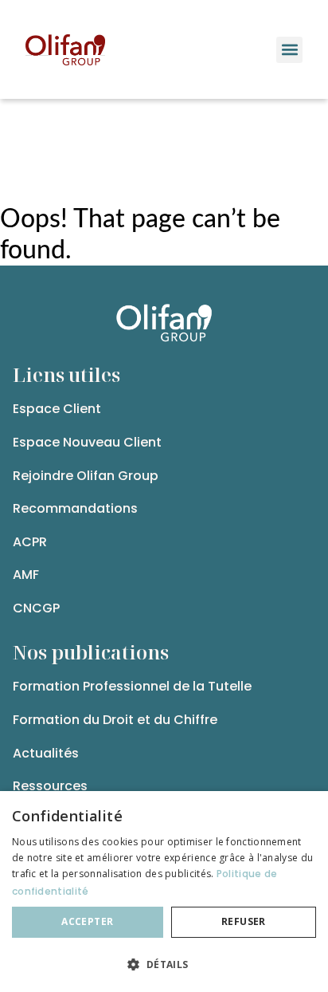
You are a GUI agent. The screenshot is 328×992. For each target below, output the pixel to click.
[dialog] (164, 891)
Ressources (50, 786)
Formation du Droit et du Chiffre (115, 720)
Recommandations (75, 508)
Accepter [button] (87, 921)
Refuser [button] (243, 921)
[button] (289, 50)
